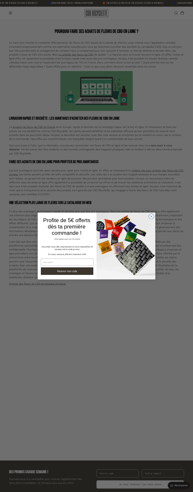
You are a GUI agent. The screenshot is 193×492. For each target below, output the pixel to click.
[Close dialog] (151, 216)
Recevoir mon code (67, 271)
